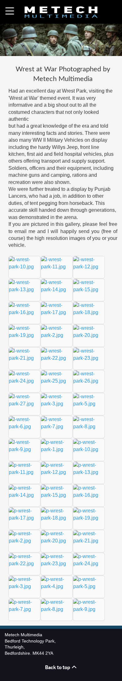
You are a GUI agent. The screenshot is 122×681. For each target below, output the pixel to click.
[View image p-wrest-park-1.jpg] (56, 449)
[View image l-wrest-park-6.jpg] (24, 426)
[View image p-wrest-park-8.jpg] (56, 609)
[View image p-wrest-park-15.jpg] (56, 495)
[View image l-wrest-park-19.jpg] (24, 335)
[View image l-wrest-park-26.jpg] (88, 381)
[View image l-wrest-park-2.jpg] (56, 335)
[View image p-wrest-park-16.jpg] (88, 495)
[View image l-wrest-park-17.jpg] (56, 312)
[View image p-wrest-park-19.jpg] (88, 518)
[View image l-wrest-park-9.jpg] (24, 449)
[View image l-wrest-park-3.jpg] (56, 403)
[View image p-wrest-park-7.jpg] (24, 609)
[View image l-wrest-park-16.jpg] (24, 312)
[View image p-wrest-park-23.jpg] (56, 563)
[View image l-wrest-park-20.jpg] (88, 335)
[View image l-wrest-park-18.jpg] (88, 312)
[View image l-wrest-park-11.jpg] (56, 266)
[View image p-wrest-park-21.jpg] (88, 540)
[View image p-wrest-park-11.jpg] (24, 472)
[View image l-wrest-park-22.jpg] (56, 358)
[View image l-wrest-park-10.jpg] (24, 266)
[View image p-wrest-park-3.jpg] (24, 586)
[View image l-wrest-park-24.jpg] (24, 381)
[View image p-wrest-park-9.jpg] (88, 609)
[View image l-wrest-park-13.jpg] (24, 289)
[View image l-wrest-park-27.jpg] (24, 403)
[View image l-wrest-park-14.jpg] (56, 289)
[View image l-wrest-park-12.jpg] (88, 266)
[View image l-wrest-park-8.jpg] (88, 426)
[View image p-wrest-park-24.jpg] (88, 563)
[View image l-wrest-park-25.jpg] (56, 381)
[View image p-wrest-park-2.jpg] (24, 540)
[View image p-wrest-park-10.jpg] (88, 449)
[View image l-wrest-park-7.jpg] (56, 426)
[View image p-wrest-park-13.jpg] (88, 472)
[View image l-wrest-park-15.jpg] (88, 289)
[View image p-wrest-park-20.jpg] (56, 540)
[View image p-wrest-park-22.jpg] (24, 563)
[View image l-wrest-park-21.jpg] (24, 358)
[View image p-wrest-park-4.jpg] (56, 586)
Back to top (58, 667)
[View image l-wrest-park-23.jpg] (88, 358)
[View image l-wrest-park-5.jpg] (88, 403)
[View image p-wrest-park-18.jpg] (56, 518)
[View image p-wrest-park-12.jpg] (56, 472)
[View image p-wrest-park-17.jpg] (24, 518)
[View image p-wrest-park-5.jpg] (88, 586)
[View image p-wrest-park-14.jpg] (24, 495)
